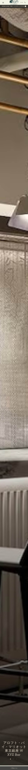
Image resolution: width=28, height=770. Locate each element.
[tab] (10, 759)
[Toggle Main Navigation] (3, 2)
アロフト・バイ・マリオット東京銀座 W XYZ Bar (14, 748)
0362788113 (25, 2)
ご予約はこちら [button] (14, 768)
